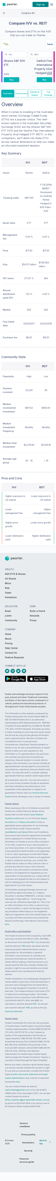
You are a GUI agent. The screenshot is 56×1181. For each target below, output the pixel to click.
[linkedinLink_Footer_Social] (24, 671)
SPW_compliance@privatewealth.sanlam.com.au (27, 1100)
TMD (23, 946)
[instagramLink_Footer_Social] (13, 671)
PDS (33, 942)
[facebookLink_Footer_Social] (8, 671)
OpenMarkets (11, 832)
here (7, 924)
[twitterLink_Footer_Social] (19, 671)
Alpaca (25, 832)
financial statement (13, 1011)
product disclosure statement (24, 1074)
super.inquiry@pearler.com (17, 1090)
